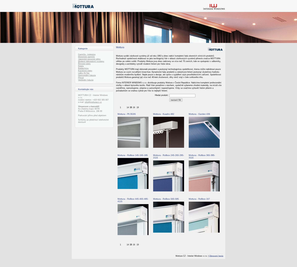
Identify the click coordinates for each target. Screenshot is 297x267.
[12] (125, 106)
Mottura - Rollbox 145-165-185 (133, 155)
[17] (135, 106)
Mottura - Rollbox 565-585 (166, 199)
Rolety (81, 66)
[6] (123, 106)
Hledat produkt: (161, 95)
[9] (124, 106)
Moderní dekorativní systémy (91, 61)
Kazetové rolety (85, 71)
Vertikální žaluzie (85, 80)
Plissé (81, 78)
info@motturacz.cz (93, 102)
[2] (122, 106)
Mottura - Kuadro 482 (163, 114)
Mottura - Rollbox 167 (199, 199)
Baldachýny (83, 68)
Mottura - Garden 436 (199, 114)
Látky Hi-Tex (83, 73)
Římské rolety (84, 64)
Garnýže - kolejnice (86, 54)
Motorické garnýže (86, 57)
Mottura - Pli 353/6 (127, 114)
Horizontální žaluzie (87, 75)
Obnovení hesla (216, 256)
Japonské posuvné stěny (89, 59)
